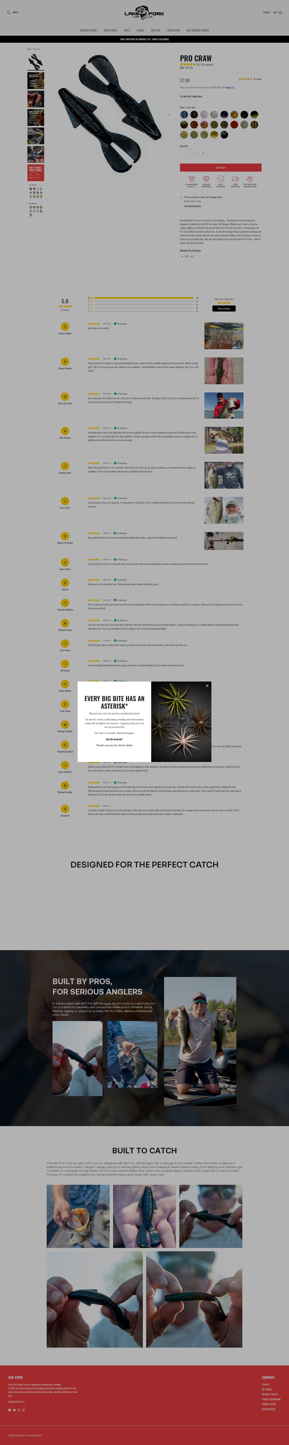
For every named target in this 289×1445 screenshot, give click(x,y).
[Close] (207, 685)
